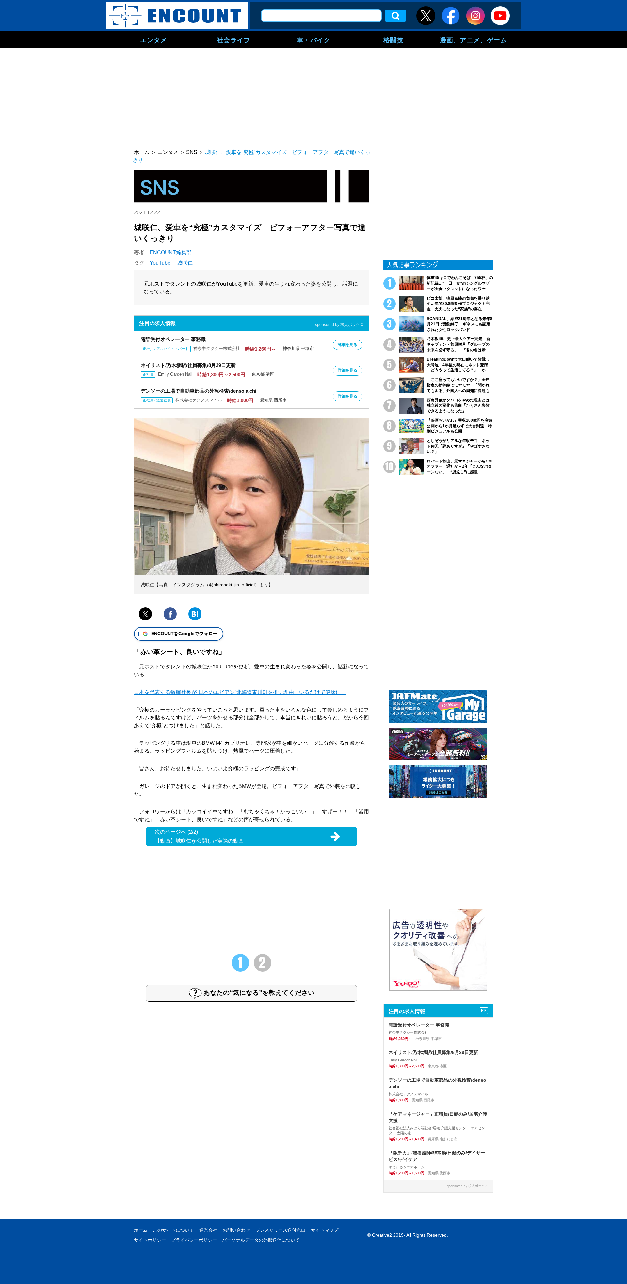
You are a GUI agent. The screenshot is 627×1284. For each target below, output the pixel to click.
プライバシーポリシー (194, 1240)
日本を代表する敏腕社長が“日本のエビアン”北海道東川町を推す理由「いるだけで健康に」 (240, 692)
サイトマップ (324, 1230)
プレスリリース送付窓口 (280, 1230)
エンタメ (153, 40)
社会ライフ (233, 40)
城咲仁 (185, 263)
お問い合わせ (236, 1230)
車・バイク (313, 40)
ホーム (141, 1230)
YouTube (160, 263)
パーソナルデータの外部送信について (261, 1240)
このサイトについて (173, 1230)
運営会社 (208, 1230)
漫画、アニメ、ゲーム (473, 40)
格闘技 (393, 40)
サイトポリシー (150, 1240)
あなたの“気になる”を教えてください (258, 992)
